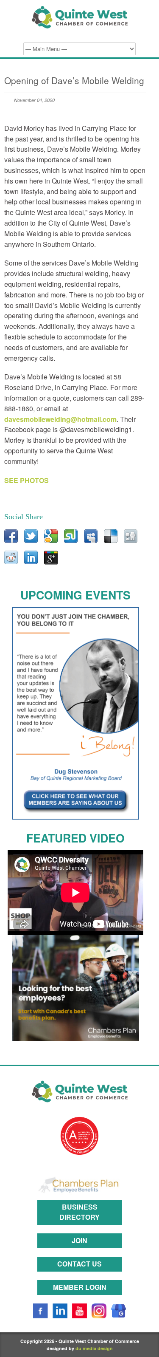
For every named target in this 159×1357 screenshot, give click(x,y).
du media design (94, 1348)
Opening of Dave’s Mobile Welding (74, 80)
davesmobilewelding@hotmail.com (60, 419)
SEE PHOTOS (26, 480)
